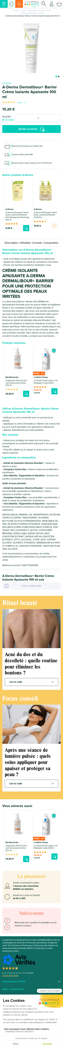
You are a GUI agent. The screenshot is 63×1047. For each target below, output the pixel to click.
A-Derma (6, 83)
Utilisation (25, 242)
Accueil (16, 10)
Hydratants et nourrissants (39, 10)
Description (11, 242)
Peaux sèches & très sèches (32, 13)
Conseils (37, 242)
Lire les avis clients (10, 975)
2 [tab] (58, 76)
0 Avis (19, 102)
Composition (50, 242)
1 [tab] (56, 76)
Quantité (6, 116)
